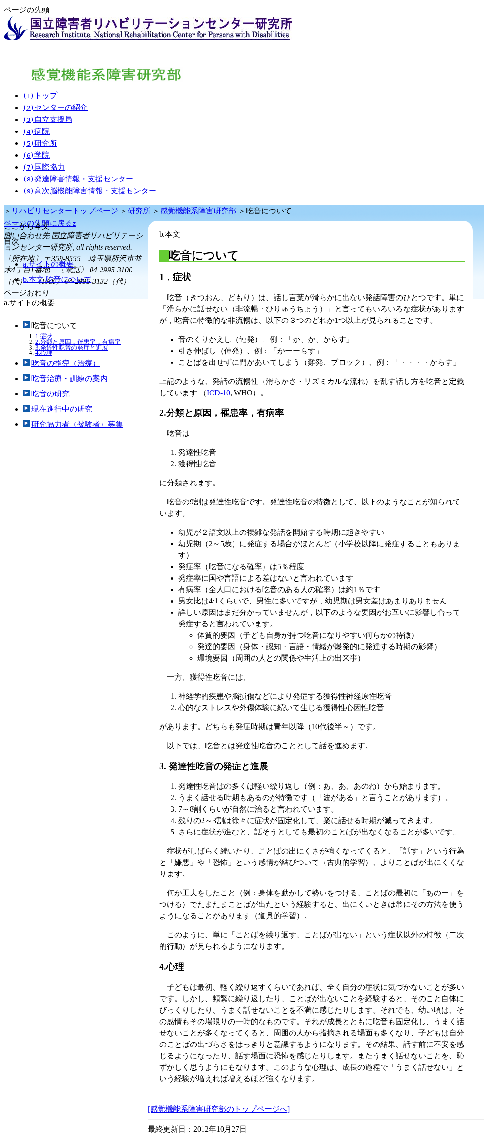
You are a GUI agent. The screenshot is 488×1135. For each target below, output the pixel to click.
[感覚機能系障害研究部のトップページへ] (219, 1109)
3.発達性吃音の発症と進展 (71, 347)
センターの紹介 (55, 107)
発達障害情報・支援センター (78, 179)
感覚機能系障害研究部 (198, 211)
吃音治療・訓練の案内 (69, 378)
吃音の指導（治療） (65, 363)
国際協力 (44, 167)
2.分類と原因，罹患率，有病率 (78, 341)
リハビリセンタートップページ (64, 211)
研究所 (40, 143)
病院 (36, 131)
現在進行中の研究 (61, 409)
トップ (40, 95)
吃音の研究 (50, 394)
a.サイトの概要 (48, 264)
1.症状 (43, 336)
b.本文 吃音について (57, 279)
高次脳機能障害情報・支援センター (89, 191)
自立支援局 (47, 119)
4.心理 (43, 352)
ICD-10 (218, 393)
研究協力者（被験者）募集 (77, 424)
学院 (36, 155)
